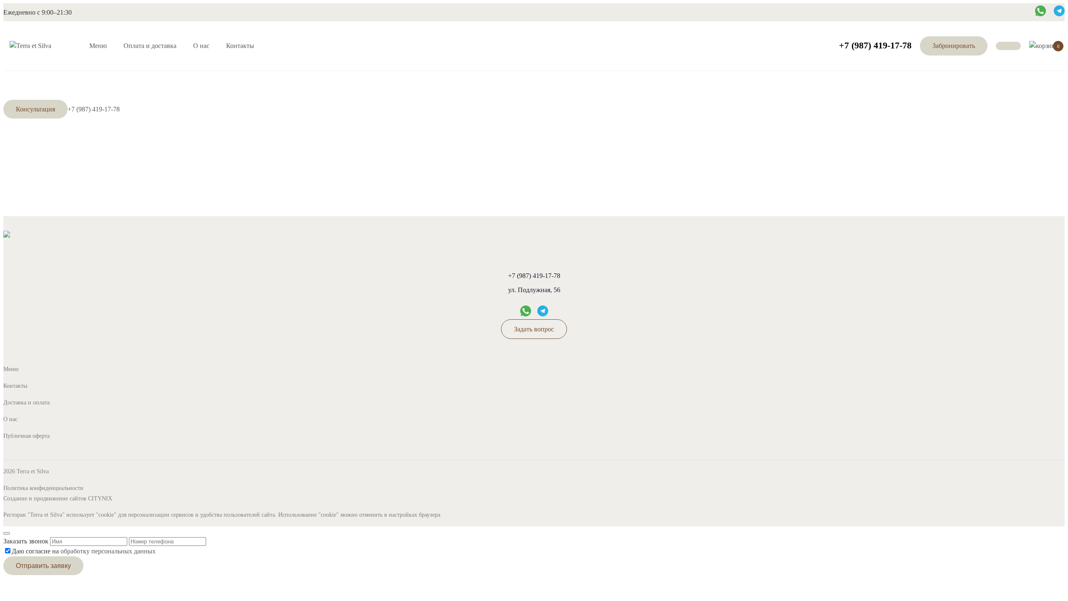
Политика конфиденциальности (43, 488)
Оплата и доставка (149, 45)
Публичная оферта (26, 436)
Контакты (240, 45)
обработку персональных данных (108, 551)
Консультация (35, 109)
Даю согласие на (84, 551)
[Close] (6, 533)
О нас (201, 45)
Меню (98, 45)
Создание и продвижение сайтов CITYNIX (57, 498)
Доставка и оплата (26, 402)
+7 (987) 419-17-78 (875, 45)
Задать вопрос (534, 329)
